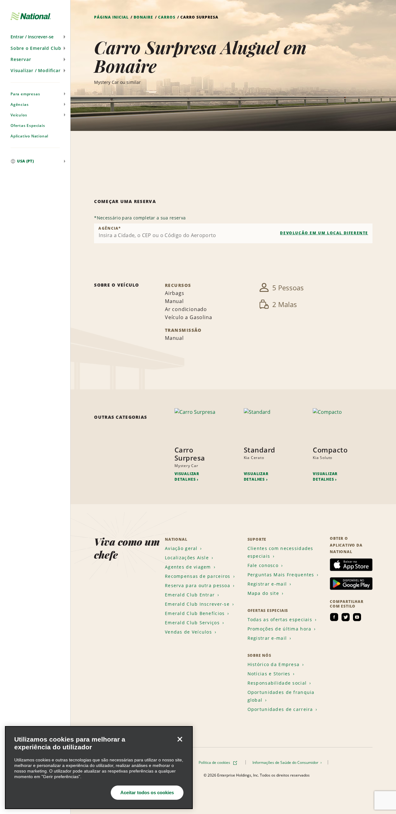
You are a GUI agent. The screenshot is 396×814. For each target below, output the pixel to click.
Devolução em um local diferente (324, 233)
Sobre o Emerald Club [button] (36, 48)
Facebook (334, 617)
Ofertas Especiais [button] (28, 125)
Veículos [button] (19, 115)
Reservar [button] (21, 59)
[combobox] (233, 233)
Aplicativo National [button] (29, 136)
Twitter (345, 617)
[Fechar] (179, 739)
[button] (35, 37)
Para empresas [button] (25, 94)
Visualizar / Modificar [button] (36, 70)
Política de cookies (215, 762)
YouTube (357, 617)
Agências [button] (19, 104)
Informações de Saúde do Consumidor (285, 762)
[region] (99, 767)
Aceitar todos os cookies (147, 792)
